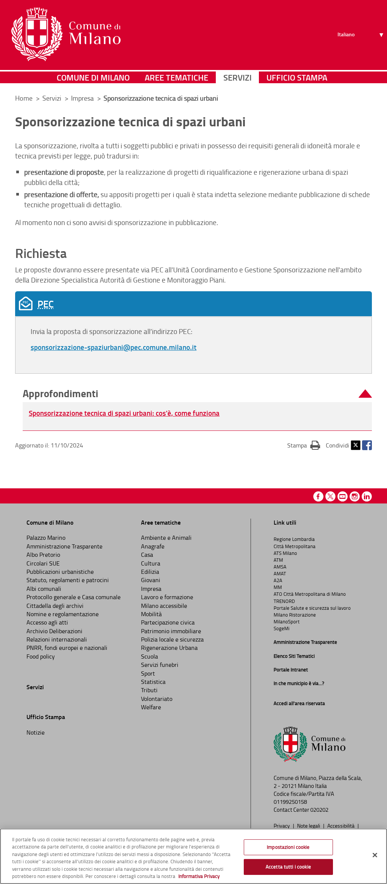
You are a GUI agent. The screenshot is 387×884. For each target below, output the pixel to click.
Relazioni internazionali (56, 639)
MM (278, 587)
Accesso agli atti (47, 622)
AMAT (280, 573)
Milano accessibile (164, 605)
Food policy (40, 656)
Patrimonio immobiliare (171, 631)
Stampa (303, 445)
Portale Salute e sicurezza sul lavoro (312, 607)
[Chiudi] (375, 855)
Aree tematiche (176, 77)
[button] (197, 393)
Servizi (237, 77)
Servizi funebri (159, 664)
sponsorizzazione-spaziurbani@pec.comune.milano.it (114, 347)
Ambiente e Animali (166, 537)
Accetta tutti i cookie (288, 866)
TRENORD (284, 601)
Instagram (355, 496)
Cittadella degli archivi (55, 605)
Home (24, 98)
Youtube (342, 496)
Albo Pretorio (43, 554)
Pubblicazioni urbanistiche (60, 571)
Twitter (356, 445)
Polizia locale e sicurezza (172, 639)
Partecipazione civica (168, 622)
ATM (278, 559)
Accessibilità (341, 825)
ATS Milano (285, 553)
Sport (148, 673)
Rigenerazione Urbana (169, 647)
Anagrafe (152, 546)
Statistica (153, 681)
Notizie (35, 732)
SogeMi (281, 628)
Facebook (367, 445)
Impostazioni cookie (288, 847)
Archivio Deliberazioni (54, 631)
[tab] (193, 303)
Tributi (149, 690)
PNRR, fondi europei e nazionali (66, 647)
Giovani (150, 580)
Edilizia (150, 571)
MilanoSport (287, 621)
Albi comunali (43, 588)
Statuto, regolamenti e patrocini (67, 580)
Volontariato (156, 698)
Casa (147, 554)
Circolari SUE (43, 563)
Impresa (151, 588)
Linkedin (367, 496)
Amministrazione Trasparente (64, 546)
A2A (278, 580)
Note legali (309, 825)
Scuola (149, 656)
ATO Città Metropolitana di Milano (310, 593)
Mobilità (151, 614)
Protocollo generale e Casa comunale (73, 597)
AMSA (280, 566)
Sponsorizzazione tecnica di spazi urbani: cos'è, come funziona (124, 413)
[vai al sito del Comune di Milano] (66, 34)
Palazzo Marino (45, 537)
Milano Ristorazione (295, 614)
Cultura (150, 563)
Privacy (282, 825)
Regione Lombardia (294, 539)
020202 (319, 810)
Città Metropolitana (295, 546)
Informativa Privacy (199, 876)
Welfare (151, 707)
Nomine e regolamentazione (62, 614)
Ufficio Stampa (296, 77)
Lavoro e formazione (167, 597)
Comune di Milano (93, 77)
